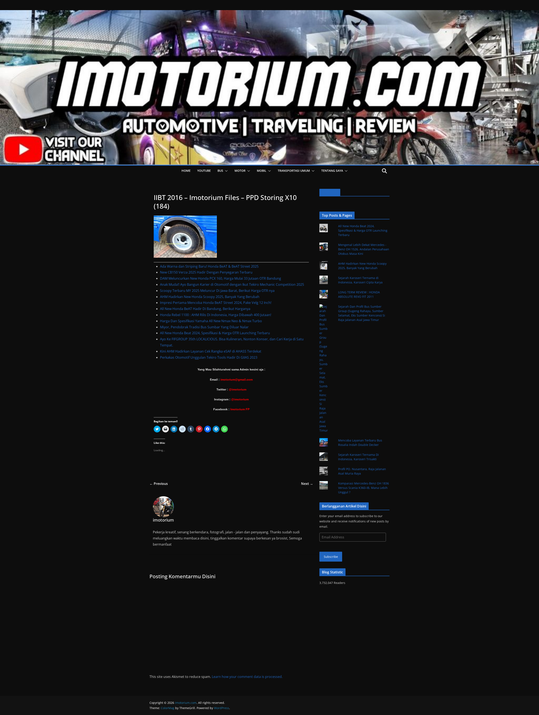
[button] (225, 171)
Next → (307, 483)
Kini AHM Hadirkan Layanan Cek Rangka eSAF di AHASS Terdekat (210, 351)
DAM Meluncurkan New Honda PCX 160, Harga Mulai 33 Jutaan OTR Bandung (220, 278)
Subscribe (331, 557)
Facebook (330, 192)
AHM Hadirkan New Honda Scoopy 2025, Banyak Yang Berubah (209, 296)
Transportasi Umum (294, 171)
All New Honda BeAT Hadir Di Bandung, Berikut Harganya (205, 308)
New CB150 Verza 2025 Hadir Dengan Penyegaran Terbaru (206, 272)
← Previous (158, 483)
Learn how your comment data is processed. (247, 676)
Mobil (261, 171)
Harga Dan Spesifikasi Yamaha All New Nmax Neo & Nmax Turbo (211, 321)
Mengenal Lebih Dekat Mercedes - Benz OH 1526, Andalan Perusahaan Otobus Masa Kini (363, 249)
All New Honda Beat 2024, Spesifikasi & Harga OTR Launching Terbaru (215, 333)
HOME (186, 171)
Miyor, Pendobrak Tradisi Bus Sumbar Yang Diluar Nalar (204, 327)
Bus (220, 171)
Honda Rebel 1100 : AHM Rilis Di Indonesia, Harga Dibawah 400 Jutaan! (215, 315)
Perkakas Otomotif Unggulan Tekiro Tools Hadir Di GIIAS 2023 (208, 357)
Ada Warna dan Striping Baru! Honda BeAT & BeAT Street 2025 (209, 266)
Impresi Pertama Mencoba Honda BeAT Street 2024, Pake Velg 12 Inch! (215, 302)
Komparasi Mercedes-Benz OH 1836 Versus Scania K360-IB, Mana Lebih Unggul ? (363, 487)
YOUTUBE (204, 171)
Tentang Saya (332, 171)
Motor (240, 171)
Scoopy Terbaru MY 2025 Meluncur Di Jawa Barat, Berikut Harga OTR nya (217, 290)
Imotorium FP (239, 409)
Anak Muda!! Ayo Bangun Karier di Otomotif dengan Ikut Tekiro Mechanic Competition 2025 (232, 284)
